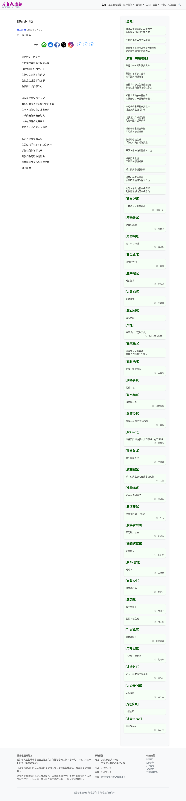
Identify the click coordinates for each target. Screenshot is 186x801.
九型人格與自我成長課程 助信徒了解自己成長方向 (138, 190)
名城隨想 (130, 299)
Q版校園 (130, 711)
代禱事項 (130, 387)
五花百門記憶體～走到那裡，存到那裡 (144, 439)
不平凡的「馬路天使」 (137, 332)
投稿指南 (150, 769)
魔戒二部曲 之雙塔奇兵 (137, 421)
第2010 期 (21, 30)
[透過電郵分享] (50, 45)
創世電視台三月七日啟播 (138, 40)
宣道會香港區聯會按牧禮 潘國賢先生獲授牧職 (138, 108)
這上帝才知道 (132, 243)
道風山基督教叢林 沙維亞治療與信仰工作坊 (138, 179)
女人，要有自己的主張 (137, 674)
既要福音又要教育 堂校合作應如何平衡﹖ (137, 352)
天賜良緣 (130, 693)
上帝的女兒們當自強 (135, 206)
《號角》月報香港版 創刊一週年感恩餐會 (135, 119)
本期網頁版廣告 (168, 5)
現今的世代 (131, 262)
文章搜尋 (150, 766)
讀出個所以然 (132, 458)
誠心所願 (130, 318)
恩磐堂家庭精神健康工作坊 (139, 150)
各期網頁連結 (114, 5)
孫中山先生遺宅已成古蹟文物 (140, 477)
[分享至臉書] (57, 45)
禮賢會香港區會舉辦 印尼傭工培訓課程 (135, 130)
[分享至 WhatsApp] (44, 45)
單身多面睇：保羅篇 (135, 514)
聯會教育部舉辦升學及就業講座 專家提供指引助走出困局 (141, 49)
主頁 (104, 5)
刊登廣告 (150, 759)
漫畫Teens (131, 726)
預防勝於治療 (132, 532)
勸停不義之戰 (132, 618)
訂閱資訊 (150, 763)
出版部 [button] (139, 5)
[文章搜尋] (183, 5)
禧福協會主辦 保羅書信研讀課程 (134, 160)
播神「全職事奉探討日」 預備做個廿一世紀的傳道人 (139, 97)
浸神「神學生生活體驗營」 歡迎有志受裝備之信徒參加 (139, 86)
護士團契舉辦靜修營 (135, 169)
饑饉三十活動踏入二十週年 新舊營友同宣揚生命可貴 (139, 30)
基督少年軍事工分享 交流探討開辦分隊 (135, 75)
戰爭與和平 (131, 607)
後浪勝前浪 (131, 402)
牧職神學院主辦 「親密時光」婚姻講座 (137, 141)
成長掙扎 (130, 280)
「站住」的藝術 (133, 656)
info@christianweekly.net (113, 777)
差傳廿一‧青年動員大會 (138, 65)
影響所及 (130, 551)
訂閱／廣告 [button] (151, 5)
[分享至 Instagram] (70, 45)
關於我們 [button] (127, 5)
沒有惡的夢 (131, 588)
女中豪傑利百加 (133, 495)
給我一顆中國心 (133, 369)
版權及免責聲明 (107, 792)
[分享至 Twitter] (63, 45)
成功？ (129, 569)
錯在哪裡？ (131, 637)
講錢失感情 (131, 225)
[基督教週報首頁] (12, 4)
